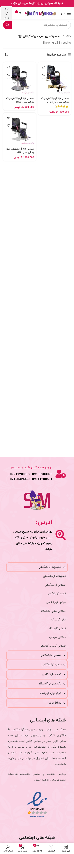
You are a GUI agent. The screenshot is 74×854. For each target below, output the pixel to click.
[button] (43, 67)
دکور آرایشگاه (58, 620)
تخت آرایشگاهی (56, 593)
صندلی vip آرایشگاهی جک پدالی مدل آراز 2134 (55, 100)
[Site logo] (41, 13)
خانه (68, 36)
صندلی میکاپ (57, 637)
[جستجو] (7, 25)
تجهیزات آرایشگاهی (54, 576)
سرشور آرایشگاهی (56, 602)
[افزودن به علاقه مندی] (43, 75)
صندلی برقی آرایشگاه (53, 611)
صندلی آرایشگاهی (55, 585)
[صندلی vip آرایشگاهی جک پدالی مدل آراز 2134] (54, 78)
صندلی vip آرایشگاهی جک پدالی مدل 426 (20, 151)
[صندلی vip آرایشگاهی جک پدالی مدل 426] (19, 129)
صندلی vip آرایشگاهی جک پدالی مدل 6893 (20, 100)
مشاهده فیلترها (56, 55)
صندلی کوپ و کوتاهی (53, 646)
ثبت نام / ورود (6, 13)
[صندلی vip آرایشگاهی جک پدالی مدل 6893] (19, 78)
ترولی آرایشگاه (57, 628)
